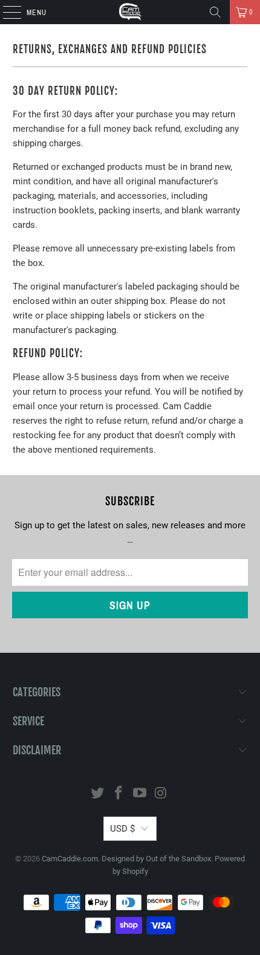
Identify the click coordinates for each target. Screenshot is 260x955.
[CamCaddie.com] (130, 12)
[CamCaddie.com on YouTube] (140, 794)
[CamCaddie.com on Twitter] (98, 794)
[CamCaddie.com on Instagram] (161, 794)
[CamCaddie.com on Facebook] (119, 794)
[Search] (215, 12)
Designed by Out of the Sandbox (156, 858)
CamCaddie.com (70, 858)
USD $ (122, 828)
